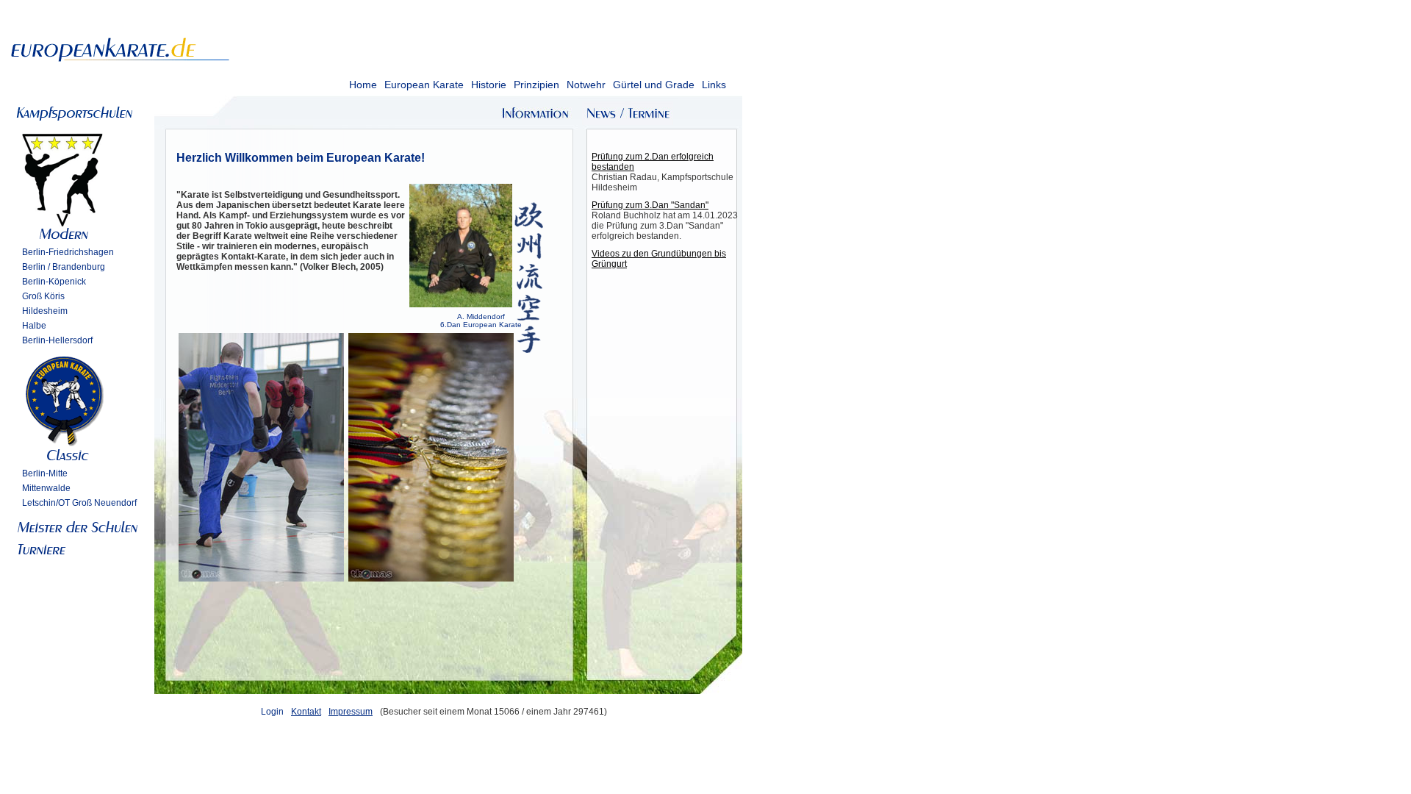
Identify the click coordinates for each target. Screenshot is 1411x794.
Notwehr (586, 84)
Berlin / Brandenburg (63, 267)
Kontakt (306, 712)
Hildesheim (45, 311)
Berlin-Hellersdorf (57, 340)
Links (714, 84)
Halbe (34, 326)
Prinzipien (536, 84)
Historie (488, 84)
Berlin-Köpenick (54, 281)
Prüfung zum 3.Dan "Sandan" (650, 205)
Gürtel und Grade (653, 84)
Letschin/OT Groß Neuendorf (79, 503)
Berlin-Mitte (45, 473)
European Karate (424, 84)
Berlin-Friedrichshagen (68, 252)
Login (272, 712)
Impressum (350, 712)
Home (363, 84)
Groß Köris (43, 296)
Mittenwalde (46, 488)
